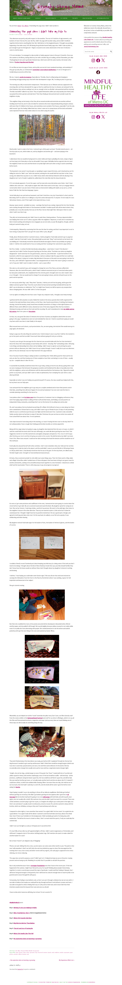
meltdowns (57, 952)
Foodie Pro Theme (44, 982)
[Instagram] (93, 60)
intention (45, 952)
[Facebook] (98, 60)
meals (53, 952)
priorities (16, 954)
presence (11, 954)
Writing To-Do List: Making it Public (25, 908)
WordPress (91, 982)
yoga (28, 954)
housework (40, 952)
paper (71, 952)
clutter (24, 952)
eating (27, 952)
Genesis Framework (74, 982)
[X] (103, 60)
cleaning (20, 952)
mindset (61, 952)
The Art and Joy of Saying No (23, 928)
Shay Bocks (55, 982)
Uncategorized (36, 950)
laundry (49, 952)
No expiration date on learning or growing (28, 939)
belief (17, 952)
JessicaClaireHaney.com (91, 46)
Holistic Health (28, 950)
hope (36, 952)
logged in (20, 969)
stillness (20, 954)
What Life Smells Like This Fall (23, 933)
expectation (32, 952)
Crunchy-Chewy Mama (61, 6)
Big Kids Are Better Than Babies (24, 923)
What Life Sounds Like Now (23, 918)
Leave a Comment (28, 34)
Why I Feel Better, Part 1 (22, 913)
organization (66, 952)
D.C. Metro (18, 950)
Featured (23, 950)
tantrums (24, 954)
